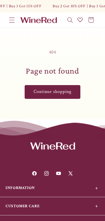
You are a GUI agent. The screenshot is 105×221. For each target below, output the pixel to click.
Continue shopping (53, 92)
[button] (11, 19)
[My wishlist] (80, 19)
